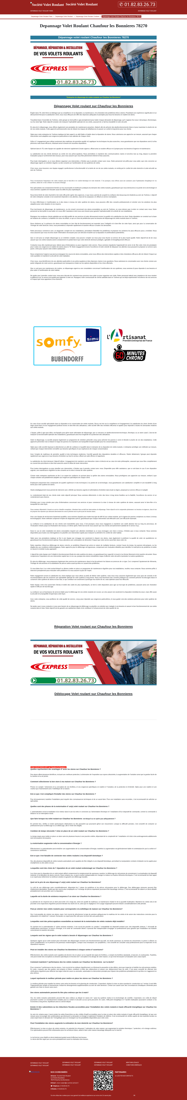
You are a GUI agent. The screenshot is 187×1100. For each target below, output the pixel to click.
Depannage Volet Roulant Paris (41, 11)
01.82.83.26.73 (64, 1086)
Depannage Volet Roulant (147, 11)
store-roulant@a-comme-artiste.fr (68, 1083)
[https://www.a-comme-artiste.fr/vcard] (103, 1080)
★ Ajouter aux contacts (124, 1076)
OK (134, 1095)
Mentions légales (132, 1062)
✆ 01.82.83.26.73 (137, 4)
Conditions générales (134, 1065)
